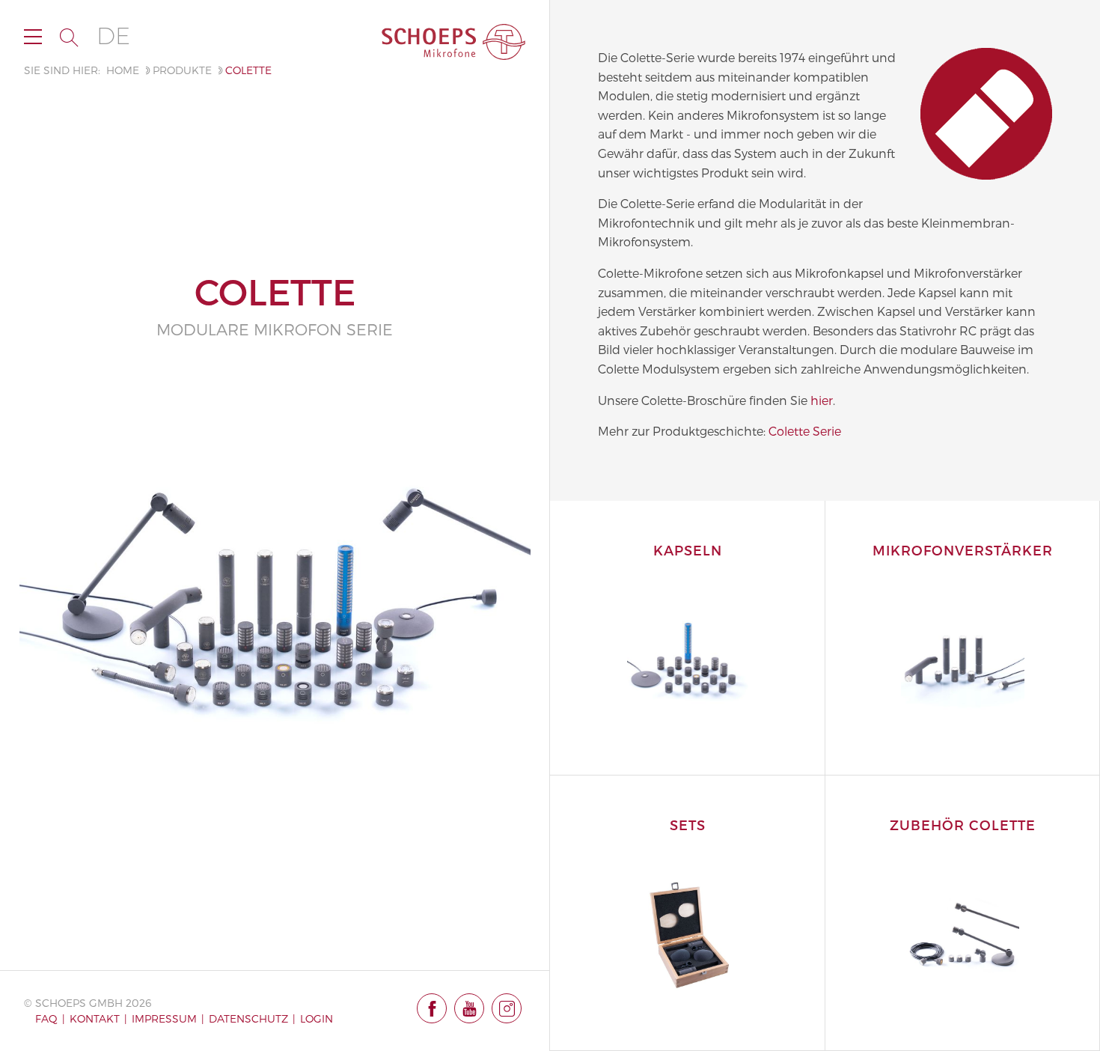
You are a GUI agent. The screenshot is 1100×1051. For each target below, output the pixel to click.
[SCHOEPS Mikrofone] (453, 42)
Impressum (164, 1018)
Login (316, 1018)
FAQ (46, 1018)
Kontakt (95, 1018)
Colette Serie (805, 431)
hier (821, 400)
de (113, 36)
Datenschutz (248, 1018)
